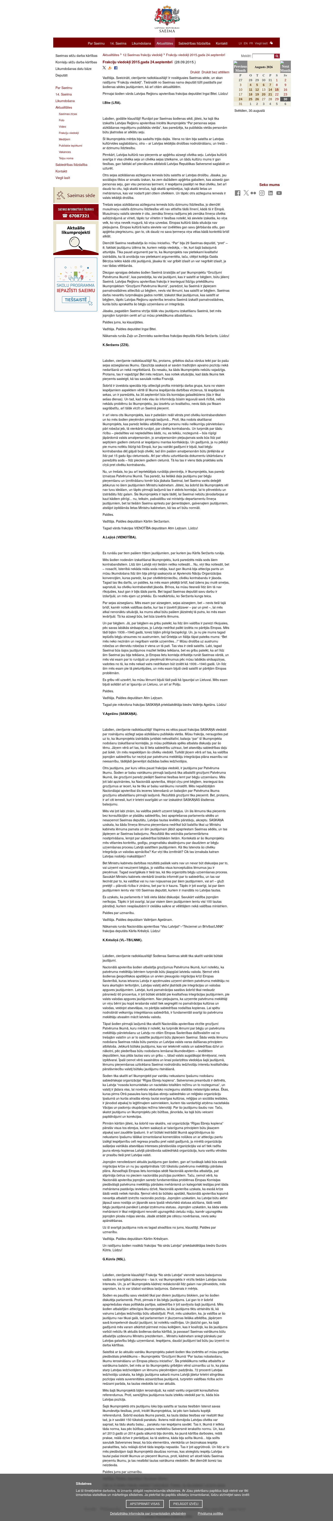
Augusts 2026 (264, 66)
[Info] (76, 212)
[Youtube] (279, 194)
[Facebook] (238, 194)
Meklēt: (246, 55)
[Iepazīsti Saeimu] (76, 284)
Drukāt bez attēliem (215, 72)
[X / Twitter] (246, 194)
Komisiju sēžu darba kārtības (76, 62)
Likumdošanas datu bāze (74, 68)
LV (240, 43)
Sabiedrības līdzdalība (194, 43)
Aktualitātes (165, 43)
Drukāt (195, 72)
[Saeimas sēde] (76, 195)
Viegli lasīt (261, 43)
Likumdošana (141, 43)
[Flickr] (254, 194)
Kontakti (221, 43)
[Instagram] (262, 194)
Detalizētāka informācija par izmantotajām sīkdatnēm (148, 1513)
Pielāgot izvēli (185, 1504)
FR (251, 43)
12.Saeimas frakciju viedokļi (142, 55)
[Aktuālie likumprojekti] (76, 238)
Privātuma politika (210, 1513)
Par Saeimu (96, 43)
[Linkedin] (271, 194)
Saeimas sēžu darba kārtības (76, 55)
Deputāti (62, 75)
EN (246, 43)
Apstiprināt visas (145, 1504)
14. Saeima (118, 43)
